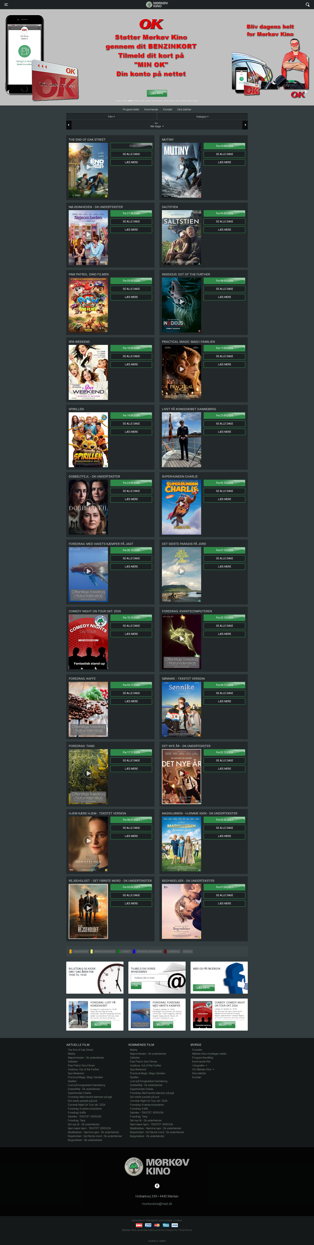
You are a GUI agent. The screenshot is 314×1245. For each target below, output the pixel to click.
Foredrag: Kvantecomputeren (85, 1108)
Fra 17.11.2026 (131, 752)
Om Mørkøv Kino (202, 1069)
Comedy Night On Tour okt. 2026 (86, 1104)
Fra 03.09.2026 (224, 213)
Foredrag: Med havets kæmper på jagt (90, 1096)
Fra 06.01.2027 (131, 819)
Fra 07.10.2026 (224, 550)
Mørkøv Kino (154, 5)
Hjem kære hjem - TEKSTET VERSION (89, 1128)
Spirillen (72, 1081)
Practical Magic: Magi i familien (85, 1077)
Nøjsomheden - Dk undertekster (86, 1057)
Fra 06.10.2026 (131, 550)
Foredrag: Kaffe (77, 1112)
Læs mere (131, 162)
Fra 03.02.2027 (224, 819)
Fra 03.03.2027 (131, 887)
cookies (177, 1220)
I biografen (198, 1065)
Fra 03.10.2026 (224, 482)
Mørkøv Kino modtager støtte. (209, 1053)
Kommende (151, 109)
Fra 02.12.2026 (224, 752)
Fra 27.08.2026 (131, 213)
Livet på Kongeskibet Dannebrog (86, 1085)
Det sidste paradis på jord (82, 1100)
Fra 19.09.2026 (131, 415)
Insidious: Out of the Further (83, 1069)
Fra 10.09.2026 (131, 348)
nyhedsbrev (138, 1220)
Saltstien (73, 1061)
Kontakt (167, 109)
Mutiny (71, 1053)
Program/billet (131, 109)
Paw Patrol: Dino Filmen (81, 1065)
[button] (8, 92)
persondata (165, 1220)
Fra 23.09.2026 (224, 415)
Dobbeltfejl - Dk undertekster (84, 1089)
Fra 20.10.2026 (224, 617)
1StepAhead (185, 1230)
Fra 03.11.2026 (131, 685)
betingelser (152, 1220)
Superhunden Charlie (79, 1093)
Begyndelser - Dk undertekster (85, 1140)
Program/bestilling (202, 1057)
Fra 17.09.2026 (224, 348)
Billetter (101, 1024)
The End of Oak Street (80, 1049)
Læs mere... (204, 987)
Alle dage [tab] (156, 125)
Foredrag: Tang (76, 1120)
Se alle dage (131, 154)
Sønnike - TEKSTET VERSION (84, 1116)
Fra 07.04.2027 (224, 887)
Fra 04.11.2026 (224, 685)
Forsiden (197, 1049)
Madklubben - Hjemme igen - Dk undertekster (93, 1132)
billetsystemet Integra (160, 1230)
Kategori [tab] (201, 116)
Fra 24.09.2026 (131, 482)
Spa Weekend (76, 1073)
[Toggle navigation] (308, 4)
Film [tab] (110, 116)
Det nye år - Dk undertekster (84, 1124)
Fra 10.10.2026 (131, 617)
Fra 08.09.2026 (224, 280)
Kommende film (201, 1061)
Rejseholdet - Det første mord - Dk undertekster (95, 1136)
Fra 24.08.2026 (224, 146)
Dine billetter (184, 109)
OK (136, 985)
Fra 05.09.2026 (131, 280)
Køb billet (185, 93)
